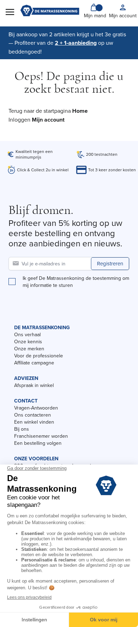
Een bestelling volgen (38, 443)
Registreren (110, 263)
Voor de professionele (38, 355)
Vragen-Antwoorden (36, 407)
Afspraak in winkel (34, 385)
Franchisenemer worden (41, 435)
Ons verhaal (27, 334)
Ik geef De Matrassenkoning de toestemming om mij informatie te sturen (76, 282)
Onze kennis (28, 341)
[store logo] (49, 11)
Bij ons (21, 428)
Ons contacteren (32, 414)
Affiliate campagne (34, 362)
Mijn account (48, 120)
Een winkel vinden (34, 421)
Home (80, 111)
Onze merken (29, 348)
